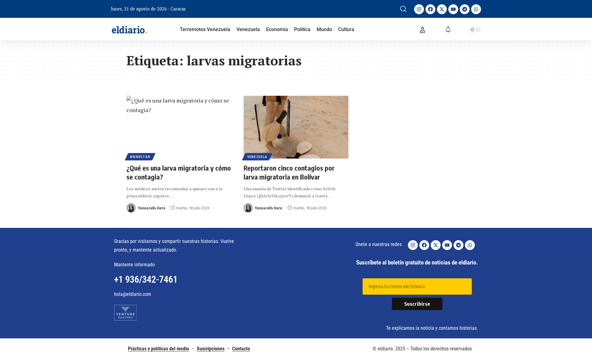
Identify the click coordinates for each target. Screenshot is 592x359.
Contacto (241, 349)
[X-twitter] (442, 9)
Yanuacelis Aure (151, 207)
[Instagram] (419, 9)
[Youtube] (453, 9)
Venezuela (257, 157)
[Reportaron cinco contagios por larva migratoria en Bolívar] (296, 127)
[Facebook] (430, 9)
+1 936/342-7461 (146, 279)
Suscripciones (210, 349)
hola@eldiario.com (132, 294)
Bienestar (140, 157)
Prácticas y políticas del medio (158, 349)
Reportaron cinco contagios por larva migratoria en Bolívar (289, 172)
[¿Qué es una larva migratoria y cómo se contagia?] (178, 127)
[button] (403, 9)
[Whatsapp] (476, 9)
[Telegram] (465, 9)
